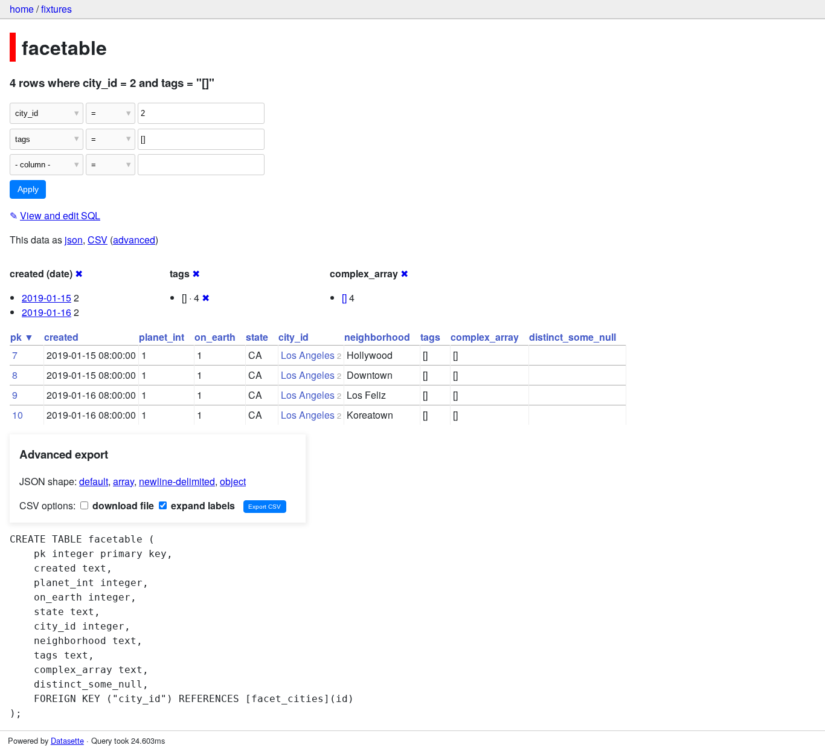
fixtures (56, 9)
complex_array (485, 337)
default (93, 481)
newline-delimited (177, 481)
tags (430, 337)
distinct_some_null (572, 337)
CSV (98, 239)
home (22, 9)
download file (122, 505)
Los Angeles (308, 355)
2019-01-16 (46, 312)
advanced (134, 239)
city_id (293, 337)
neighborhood (377, 337)
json (74, 239)
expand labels (202, 505)
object (233, 481)
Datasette (67, 740)
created (61, 337)
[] (344, 297)
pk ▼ (22, 337)
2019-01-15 (46, 297)
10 (17, 415)
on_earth (215, 337)
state (257, 337)
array (123, 481)
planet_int (161, 337)
